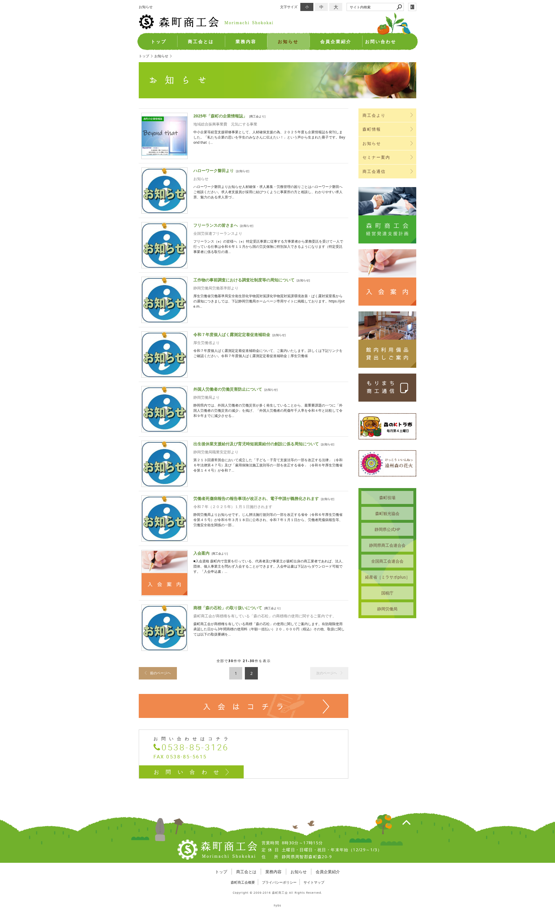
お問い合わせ (380, 41)
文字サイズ (288, 6)
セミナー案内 (376, 157)
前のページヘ (160, 673)
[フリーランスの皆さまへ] (164, 265)
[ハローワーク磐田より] (164, 210)
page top (406, 822)
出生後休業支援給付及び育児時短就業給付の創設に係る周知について (256, 443)
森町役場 (387, 497)
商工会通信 (374, 171)
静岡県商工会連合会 (387, 545)
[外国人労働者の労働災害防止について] (164, 429)
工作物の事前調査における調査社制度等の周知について (244, 279)
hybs (277, 905)
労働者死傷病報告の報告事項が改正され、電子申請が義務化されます (256, 498)
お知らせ (288, 41)
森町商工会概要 (243, 882)
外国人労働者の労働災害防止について (227, 389)
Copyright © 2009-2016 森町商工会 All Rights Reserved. (277, 893)
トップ (158, 41)
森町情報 (371, 129)
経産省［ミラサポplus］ (387, 577)
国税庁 (387, 593)
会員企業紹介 (336, 41)
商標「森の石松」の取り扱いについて (227, 607)
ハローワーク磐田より (213, 170)
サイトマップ (314, 882)
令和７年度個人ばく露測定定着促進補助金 (231, 334)
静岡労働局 (387, 609)
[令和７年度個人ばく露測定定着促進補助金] (164, 374)
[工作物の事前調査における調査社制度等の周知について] (164, 320)
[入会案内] (164, 593)
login (412, 7)
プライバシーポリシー (279, 882)
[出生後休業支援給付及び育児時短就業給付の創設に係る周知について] (164, 484)
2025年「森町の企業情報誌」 (220, 116)
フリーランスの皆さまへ (215, 225)
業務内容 (246, 41)
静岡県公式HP (387, 529)
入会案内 (201, 553)
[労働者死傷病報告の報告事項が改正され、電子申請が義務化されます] (164, 538)
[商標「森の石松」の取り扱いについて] (164, 648)
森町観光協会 (387, 513)
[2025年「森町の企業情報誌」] (164, 156)
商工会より (257, 116)
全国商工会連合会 (387, 561)
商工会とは (201, 41)
